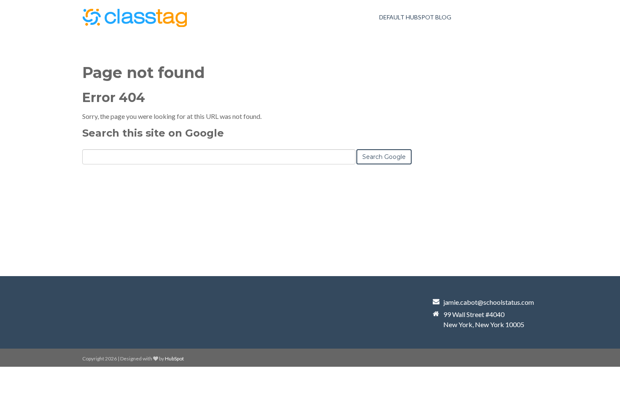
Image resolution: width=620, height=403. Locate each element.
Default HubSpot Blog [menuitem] (415, 17)
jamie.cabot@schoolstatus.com (488, 302)
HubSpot (174, 358)
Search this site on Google (153, 133)
